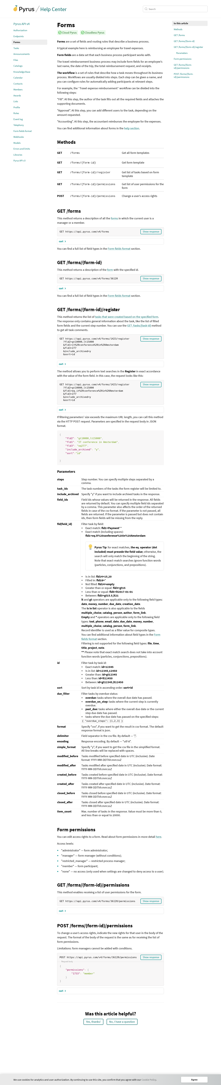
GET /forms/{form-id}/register (188, 47)
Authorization (20, 30)
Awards (17, 95)
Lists (15, 101)
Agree (194, 1079)
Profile (16, 107)
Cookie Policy (149, 1079)
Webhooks (18, 136)
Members (17, 89)
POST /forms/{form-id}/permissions (183, 75)
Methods (178, 29)
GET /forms (179, 35)
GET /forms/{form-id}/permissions (183, 66)
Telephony (18, 125)
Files (15, 59)
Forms (16, 42)
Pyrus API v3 (19, 160)
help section (131, 128)
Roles (16, 113)
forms (114, 218)
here (158, 837)
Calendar (18, 77)
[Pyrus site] (23, 9)
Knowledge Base (21, 71)
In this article (181, 23)
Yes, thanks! (93, 1022)
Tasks (16, 48)
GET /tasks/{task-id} (139, 325)
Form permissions (182, 58)
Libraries (17, 154)
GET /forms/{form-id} (184, 41)
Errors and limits (21, 148)
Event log (18, 119)
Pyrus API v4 (21, 24)
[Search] (146, 9)
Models (17, 142)
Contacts (17, 83)
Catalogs (17, 65)
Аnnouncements (21, 53)
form (110, 270)
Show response (151, 231)
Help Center (53, 9)
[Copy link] (55, 24)
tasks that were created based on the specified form (126, 317)
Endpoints (18, 36)
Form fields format (22, 131)
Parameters (182, 53)
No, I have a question (122, 1022)
